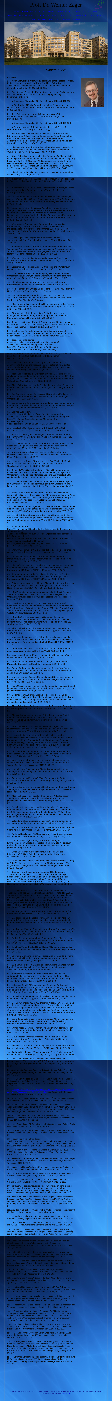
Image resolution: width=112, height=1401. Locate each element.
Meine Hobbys (97, 16)
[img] (99, 5)
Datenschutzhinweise (49, 20)
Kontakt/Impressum (72, 20)
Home (16, 11)
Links (32, 20)
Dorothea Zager (66, 1393)
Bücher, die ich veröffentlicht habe (55, 16)
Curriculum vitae (31, 11)
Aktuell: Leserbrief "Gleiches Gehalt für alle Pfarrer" (70, 11)
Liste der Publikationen (20, 16)
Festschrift (81, 16)
